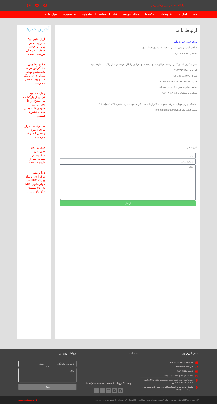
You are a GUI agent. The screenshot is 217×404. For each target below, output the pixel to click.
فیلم (115, 14)
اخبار (184, 14)
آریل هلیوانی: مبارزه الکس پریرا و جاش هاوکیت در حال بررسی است (35, 46)
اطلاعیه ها (150, 14)
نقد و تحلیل (166, 14)
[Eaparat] (20, 5)
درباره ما (52, 14)
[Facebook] (45, 5)
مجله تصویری (69, 14)
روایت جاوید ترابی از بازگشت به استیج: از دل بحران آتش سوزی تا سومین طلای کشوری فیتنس (34, 104)
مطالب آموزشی (131, 14)
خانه (195, 14)
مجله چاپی (87, 14)
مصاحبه (102, 14)
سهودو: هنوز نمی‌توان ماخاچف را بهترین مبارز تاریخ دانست (37, 155)
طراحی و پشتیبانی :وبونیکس (27, 400)
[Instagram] (28, 5)
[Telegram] (37, 5)
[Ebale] (96, 390)
